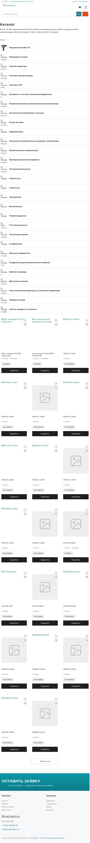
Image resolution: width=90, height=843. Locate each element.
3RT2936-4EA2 (7, 606)
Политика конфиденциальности (52, 838)
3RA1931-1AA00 (69, 417)
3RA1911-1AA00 (69, 353)
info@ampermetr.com (10, 829)
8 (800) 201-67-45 (27, 1)
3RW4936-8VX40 (69, 606)
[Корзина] (85, 14)
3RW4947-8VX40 (38, 669)
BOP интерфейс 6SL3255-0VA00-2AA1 (11, 355)
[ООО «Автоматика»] (20, 7)
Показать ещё (45, 761)
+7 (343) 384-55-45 (15, 1)
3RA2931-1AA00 (7, 543)
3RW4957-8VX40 (7, 732)
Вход (75, 1)
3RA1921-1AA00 (7, 417)
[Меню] (86, 7)
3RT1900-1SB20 (69, 543)
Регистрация (83, 1)
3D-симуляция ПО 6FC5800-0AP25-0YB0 (43, 355)
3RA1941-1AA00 (38, 480)
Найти (79, 14)
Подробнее (14, 370)
